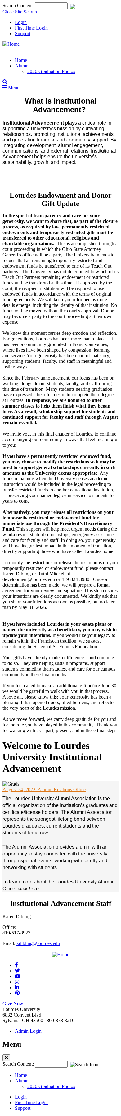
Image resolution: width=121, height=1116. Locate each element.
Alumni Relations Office (44, 789)
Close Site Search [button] (19, 11)
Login (21, 22)
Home (21, 60)
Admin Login (28, 1031)
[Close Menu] (6, 1057)
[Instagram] (17, 982)
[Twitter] (17, 970)
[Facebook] (16, 965)
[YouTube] (17, 976)
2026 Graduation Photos (51, 71)
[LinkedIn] (17, 987)
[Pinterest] (17, 993)
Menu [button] (13, 87)
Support (22, 33)
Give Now (12, 1003)
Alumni (22, 65)
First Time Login (31, 27)
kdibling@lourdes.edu (38, 943)
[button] (4, 82)
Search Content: (18, 5)
